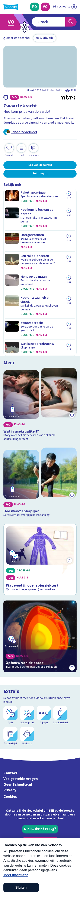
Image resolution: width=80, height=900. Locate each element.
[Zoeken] (71, 22)
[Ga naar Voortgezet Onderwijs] (12, 22)
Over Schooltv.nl (17, 784)
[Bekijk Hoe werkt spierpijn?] (40, 483)
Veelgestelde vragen (20, 778)
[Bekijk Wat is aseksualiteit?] (40, 405)
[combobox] (48, 22)
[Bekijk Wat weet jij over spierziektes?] (40, 560)
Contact (10, 773)
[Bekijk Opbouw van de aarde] (40, 636)
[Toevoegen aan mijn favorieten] (72, 415)
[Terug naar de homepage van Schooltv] (10, 7)
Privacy (9, 790)
